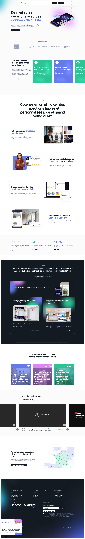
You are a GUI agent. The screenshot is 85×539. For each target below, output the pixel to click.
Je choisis (11, 534)
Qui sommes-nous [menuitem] (36, 492)
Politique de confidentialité (65, 516)
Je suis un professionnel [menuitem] (58, 495)
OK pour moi (18, 534)
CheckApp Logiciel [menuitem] (14, 496)
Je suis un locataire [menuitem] (57, 496)
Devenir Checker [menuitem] (35, 495)
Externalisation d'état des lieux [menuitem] (16, 495)
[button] (6, 536)
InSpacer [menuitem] (12, 492)
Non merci (4, 534)
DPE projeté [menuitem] (13, 499)
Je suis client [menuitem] (56, 492)
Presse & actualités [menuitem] (36, 496)
